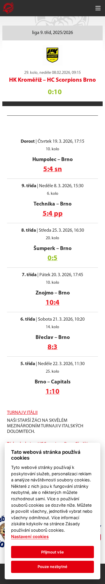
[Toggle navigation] (98, 8)
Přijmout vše (52, 552)
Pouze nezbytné (52, 566)
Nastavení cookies (30, 536)
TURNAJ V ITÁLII (22, 412)
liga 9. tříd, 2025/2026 (52, 33)
